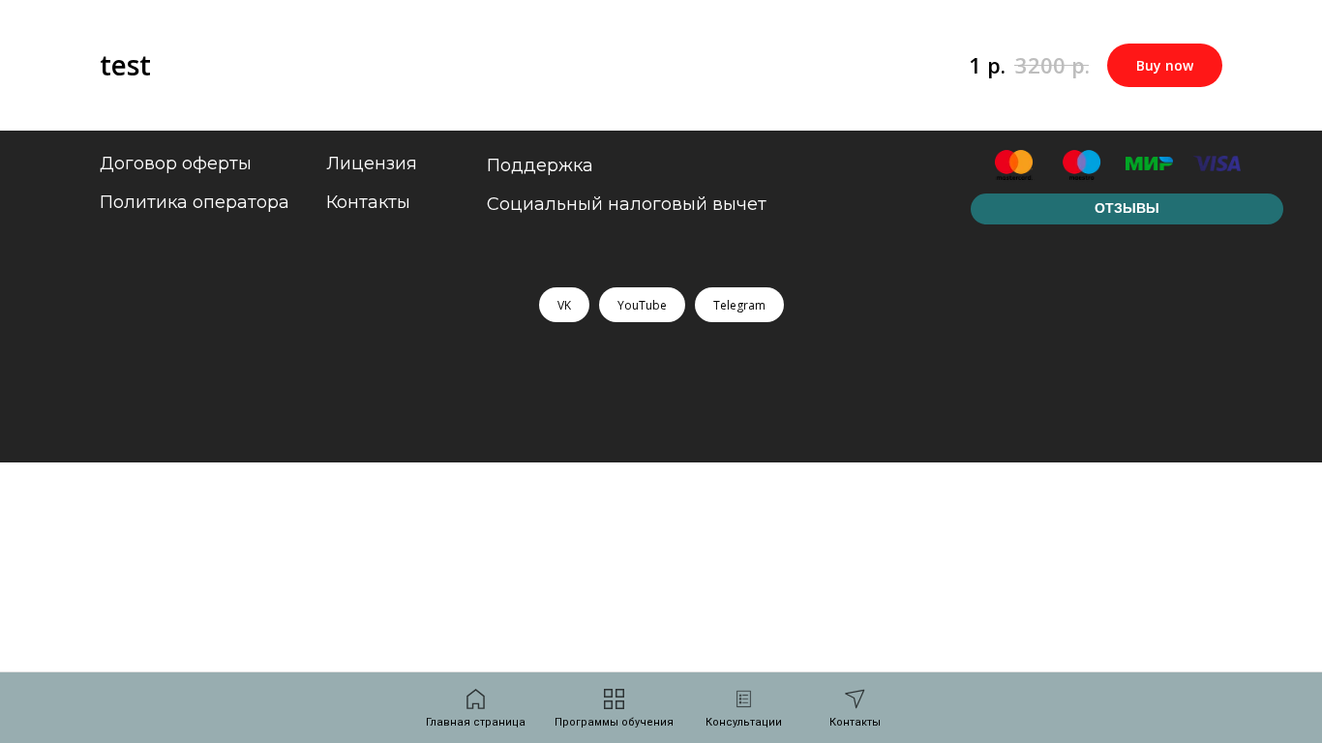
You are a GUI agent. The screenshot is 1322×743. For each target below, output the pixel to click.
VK (564, 305)
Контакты (368, 202)
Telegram (739, 305)
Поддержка (540, 165)
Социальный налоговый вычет (626, 204)
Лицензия (371, 163)
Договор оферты (176, 163)
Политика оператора (194, 202)
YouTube (642, 305)
